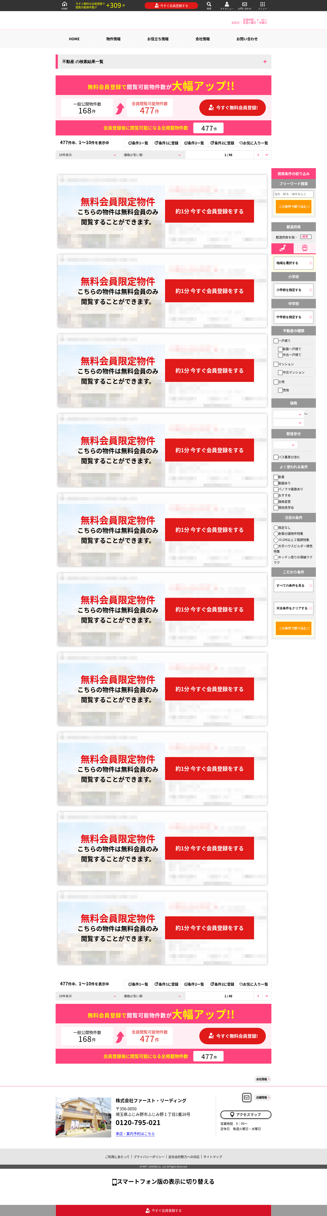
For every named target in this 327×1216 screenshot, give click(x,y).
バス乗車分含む (289, 457)
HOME (64, 8)
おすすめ (284, 495)
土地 (281, 381)
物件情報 (113, 38)
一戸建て (284, 340)
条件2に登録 (224, 142)
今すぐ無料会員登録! (237, 107)
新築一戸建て (292, 349)
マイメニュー (227, 8)
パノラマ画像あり (290, 489)
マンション (286, 364)
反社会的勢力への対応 (184, 1156)
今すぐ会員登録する (174, 5)
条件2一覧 (196, 142)
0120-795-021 (138, 1122)
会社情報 (203, 38)
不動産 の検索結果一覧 (82, 61)
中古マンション (294, 372)
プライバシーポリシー (149, 1156)
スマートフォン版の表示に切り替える (166, 1181)
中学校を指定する (289, 317)
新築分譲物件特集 (290, 533)
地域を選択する (287, 263)
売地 (286, 390)
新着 (281, 476)
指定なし (284, 527)
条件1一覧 (140, 142)
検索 (209, 8)
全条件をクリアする (294, 608)
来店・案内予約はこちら (135, 1133)
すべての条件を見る (291, 585)
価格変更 (284, 501)
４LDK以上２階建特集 (293, 539)
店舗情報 (261, 1097)
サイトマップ (212, 1156)
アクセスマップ (248, 1114)
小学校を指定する (289, 290)
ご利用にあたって (117, 1156)
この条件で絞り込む (293, 206)
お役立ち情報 (158, 38)
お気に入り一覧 (255, 142)
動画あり (284, 483)
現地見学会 (286, 507)
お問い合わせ (244, 8)
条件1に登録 (168, 142)
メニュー (262, 8)
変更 (305, 236)
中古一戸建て (292, 354)
